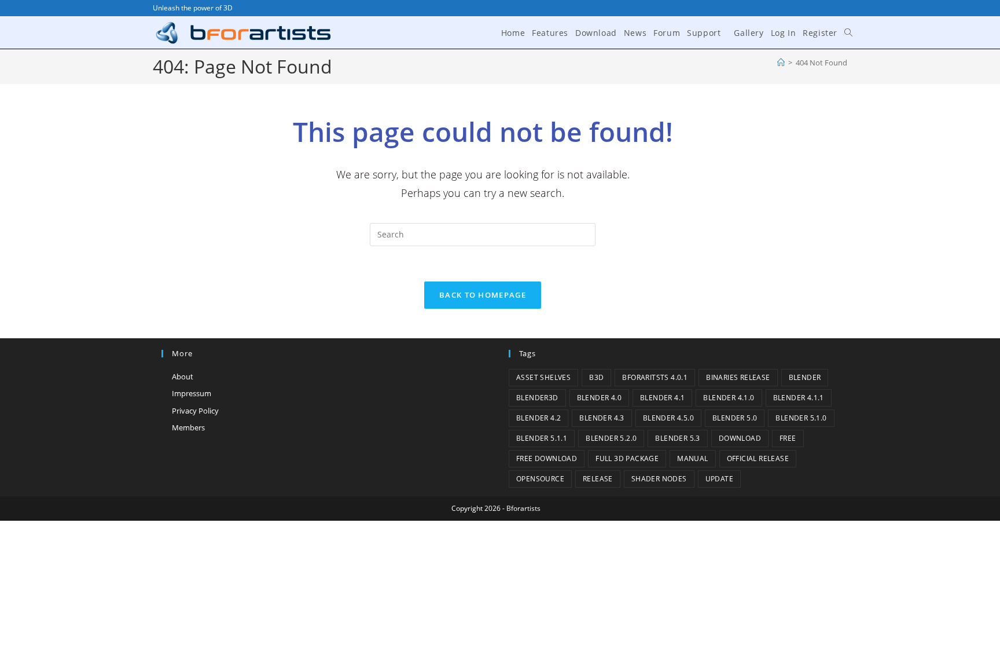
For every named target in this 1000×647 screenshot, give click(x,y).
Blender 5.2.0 (611, 438)
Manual (692, 458)
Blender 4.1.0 (728, 398)
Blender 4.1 (662, 398)
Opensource (540, 479)
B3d (596, 377)
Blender (805, 377)
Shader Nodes (659, 479)
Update (719, 479)
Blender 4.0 (599, 398)
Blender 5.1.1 (541, 438)
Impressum (191, 393)
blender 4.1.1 (798, 398)
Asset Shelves (543, 377)
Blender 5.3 (677, 438)
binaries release (738, 377)
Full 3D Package (627, 458)
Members (188, 427)
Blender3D (537, 398)
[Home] (781, 62)
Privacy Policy (195, 410)
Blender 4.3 (601, 418)
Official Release (758, 458)
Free (788, 438)
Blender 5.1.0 (800, 418)
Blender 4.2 (538, 418)
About (182, 376)
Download (740, 438)
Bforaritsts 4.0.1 (655, 377)
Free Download (546, 458)
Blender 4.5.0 (668, 418)
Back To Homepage (482, 295)
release (598, 479)
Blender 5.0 (734, 418)
